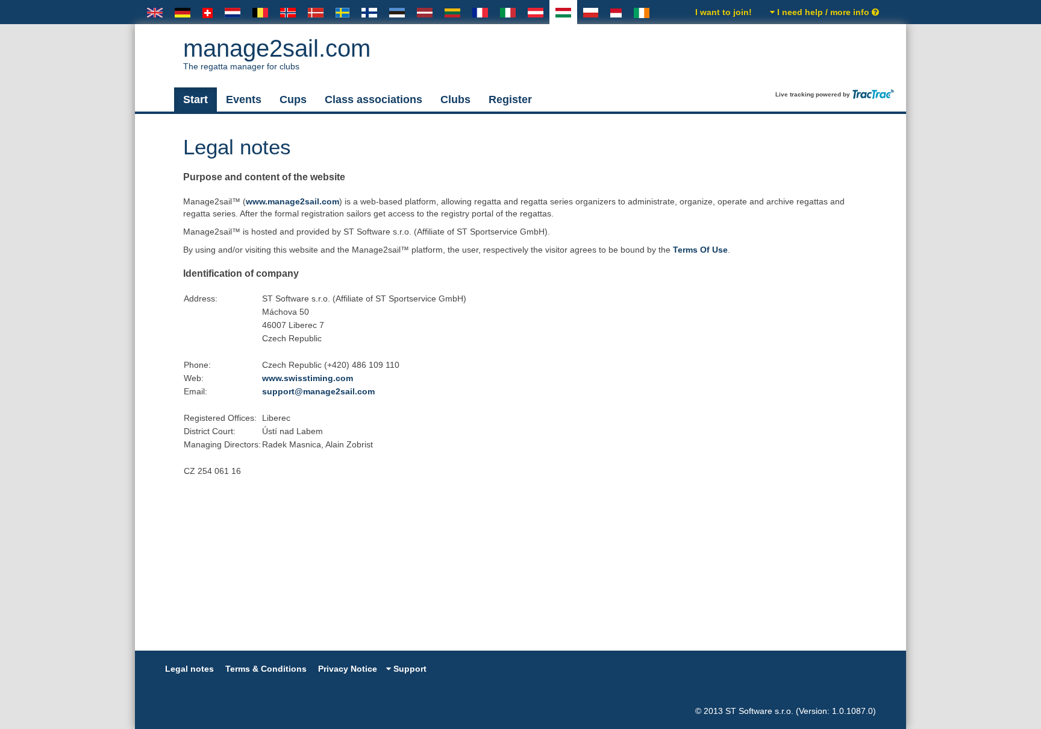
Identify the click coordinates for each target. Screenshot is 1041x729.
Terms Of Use (700, 249)
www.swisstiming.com (307, 378)
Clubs (455, 99)
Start (195, 99)
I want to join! (723, 12)
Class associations (373, 99)
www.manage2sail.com (292, 201)
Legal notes (189, 669)
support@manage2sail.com (318, 391)
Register (510, 99)
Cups (293, 99)
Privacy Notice (347, 669)
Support (409, 669)
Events (243, 99)
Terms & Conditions (266, 669)
